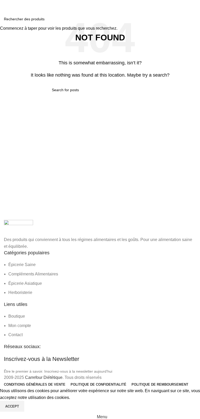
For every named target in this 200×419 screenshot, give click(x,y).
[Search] (194, 5)
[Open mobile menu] (6, 5)
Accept (12, 406)
